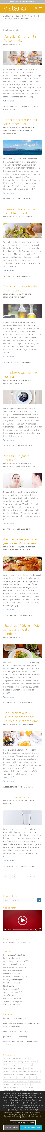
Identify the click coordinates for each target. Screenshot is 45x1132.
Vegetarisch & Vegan (11, 1001)
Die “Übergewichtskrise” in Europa (22, 374)
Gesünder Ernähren (30, 1074)
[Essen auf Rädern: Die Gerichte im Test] (22, 230)
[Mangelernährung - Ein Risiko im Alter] (22, 58)
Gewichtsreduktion (22, 1078)
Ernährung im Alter (11, 44)
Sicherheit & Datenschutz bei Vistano (30, 1117)
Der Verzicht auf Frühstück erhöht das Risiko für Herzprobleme (21, 717)
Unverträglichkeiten (11, 998)
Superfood (7, 995)
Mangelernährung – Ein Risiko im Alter (20, 38)
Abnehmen (7, 1058)
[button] (22, 920)
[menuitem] (35, 8)
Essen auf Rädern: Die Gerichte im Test (19, 211)
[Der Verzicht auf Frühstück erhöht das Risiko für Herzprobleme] (22, 738)
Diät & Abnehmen (9, 1062)
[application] (22, 920)
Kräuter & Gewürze (11, 970)
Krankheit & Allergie (21, 1081)
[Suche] (35, 8)
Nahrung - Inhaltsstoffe (26, 1087)
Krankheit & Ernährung (22, 130)
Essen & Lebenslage (10, 1068)
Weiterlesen (8, 101)
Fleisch (31, 1068)
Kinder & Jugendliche (21, 550)
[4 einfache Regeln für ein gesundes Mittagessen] (22, 564)
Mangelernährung (19, 1084)
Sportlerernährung (10, 992)
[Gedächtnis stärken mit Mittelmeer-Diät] (22, 147)
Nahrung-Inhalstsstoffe (11, 1087)
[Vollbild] (40, 929)
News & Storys (9, 983)
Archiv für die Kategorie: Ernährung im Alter (22, 16)
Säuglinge (7, 986)
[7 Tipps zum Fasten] (22, 817)
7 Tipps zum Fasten (17, 797)
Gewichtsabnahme (9, 1078)
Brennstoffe (24, 1031)
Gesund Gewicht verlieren (13, 961)
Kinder (12, 1081)
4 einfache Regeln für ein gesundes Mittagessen (21, 541)
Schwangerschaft (10, 989)
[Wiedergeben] (5, 929)
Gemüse (14, 1071)
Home (13, 18)
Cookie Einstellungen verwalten (23, 1123)
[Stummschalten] (36, 929)
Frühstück (7, 1071)
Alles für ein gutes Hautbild (16, 458)
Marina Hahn (30, 866)
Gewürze (33, 1078)
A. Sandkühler (21, 1018)
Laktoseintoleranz (35, 1081)
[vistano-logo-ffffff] (18, 8)
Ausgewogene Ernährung (20, 1058)
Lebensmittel (8, 1084)
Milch (28, 1084)
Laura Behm (26, 199)
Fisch (25, 1068)
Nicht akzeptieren (11, 1127)
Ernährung (20, 1062)
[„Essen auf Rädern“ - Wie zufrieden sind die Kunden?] (22, 651)
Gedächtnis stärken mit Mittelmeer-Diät (20, 122)
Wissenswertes (9, 133)
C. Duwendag (22, 1036)
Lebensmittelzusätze (11, 973)
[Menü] (40, 8)
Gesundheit (19, 1074)
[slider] (20, 929)
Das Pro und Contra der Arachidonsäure (20, 288)
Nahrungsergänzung (11, 980)
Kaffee (6, 1081)
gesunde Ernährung (33, 1071)
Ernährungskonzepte (10, 1065)
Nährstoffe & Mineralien (24, 466)
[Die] (22, 397)
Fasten (20, 1068)
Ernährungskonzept (30, 1062)
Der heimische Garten (12, 955)
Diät (31, 1058)
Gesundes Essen (9, 1074)
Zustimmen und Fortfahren (31, 1127)
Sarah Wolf (27, 615)
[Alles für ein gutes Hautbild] (22, 480)
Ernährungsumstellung (25, 1065)
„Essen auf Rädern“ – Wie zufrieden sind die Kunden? (21, 629)
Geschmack (22, 1071)
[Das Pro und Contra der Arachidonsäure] (22, 311)
